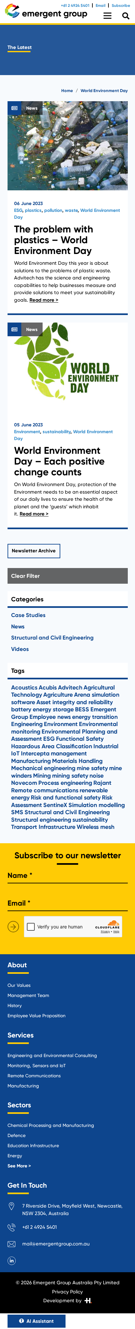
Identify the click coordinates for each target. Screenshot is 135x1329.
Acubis (48, 687)
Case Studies (28, 615)
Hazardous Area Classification (51, 746)
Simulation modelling (96, 805)
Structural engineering (41, 819)
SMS (17, 812)
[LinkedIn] (12, 1261)
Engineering (27, 724)
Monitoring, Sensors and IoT (37, 1065)
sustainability (56, 432)
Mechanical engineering (43, 768)
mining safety (70, 775)
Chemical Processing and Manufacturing (51, 1125)
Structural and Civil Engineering (52, 637)
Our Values (19, 985)
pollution (53, 210)
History (15, 1005)
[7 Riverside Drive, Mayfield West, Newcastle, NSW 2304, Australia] (15, 1207)
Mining (42, 775)
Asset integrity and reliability (74, 702)
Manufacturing (31, 761)
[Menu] (107, 16)
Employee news (50, 716)
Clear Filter (25, 576)
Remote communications (44, 790)
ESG (18, 210)
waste (71, 210)
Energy (15, 1155)
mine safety (92, 768)
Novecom (24, 782)
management (69, 753)
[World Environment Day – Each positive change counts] (68, 426)
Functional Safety (80, 738)
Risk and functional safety (66, 797)
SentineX (55, 805)
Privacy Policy (67, 1292)
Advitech (70, 687)
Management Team (28, 995)
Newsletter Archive (34, 551)
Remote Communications (34, 1075)
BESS (82, 709)
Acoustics (24, 687)
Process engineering (65, 782)
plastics (33, 210)
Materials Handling (77, 761)
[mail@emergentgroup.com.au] (15, 1245)
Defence (17, 1135)
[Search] (126, 16)
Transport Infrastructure (43, 827)
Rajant (102, 782)
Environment (27, 432)
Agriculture (58, 694)
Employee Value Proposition (37, 1015)
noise (96, 775)
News (18, 626)
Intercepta (35, 753)
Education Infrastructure (33, 1145)
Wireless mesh (95, 827)
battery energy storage (42, 709)
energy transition (95, 716)
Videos (20, 649)
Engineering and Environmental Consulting (52, 1055)
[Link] (46, 11)
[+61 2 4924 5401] (15, 1229)
